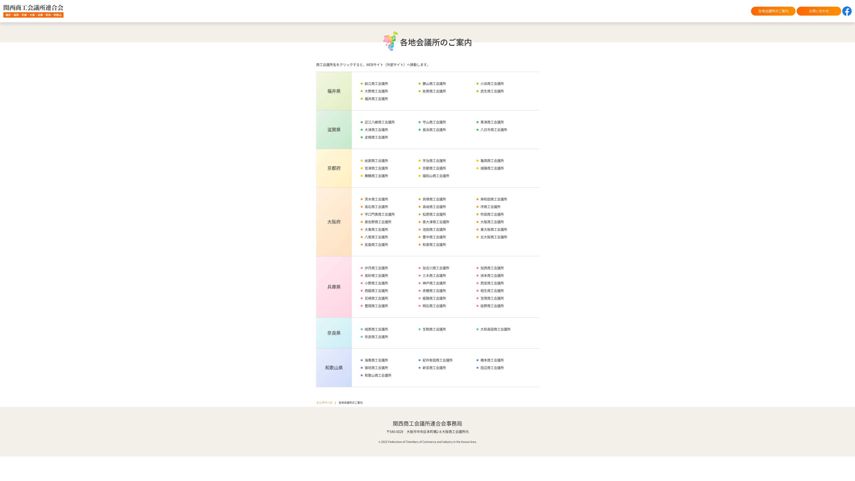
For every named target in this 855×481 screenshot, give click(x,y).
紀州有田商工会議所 (438, 360)
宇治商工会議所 (434, 160)
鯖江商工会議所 (376, 83)
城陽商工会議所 (492, 168)
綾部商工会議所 (376, 160)
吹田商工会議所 (492, 214)
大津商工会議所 (376, 129)
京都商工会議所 (434, 168)
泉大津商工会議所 (436, 221)
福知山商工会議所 (436, 175)
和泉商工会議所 (434, 244)
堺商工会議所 (490, 206)
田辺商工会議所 (492, 367)
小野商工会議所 (376, 283)
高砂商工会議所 (376, 275)
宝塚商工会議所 (492, 298)
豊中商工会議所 (434, 236)
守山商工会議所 (434, 122)
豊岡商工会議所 (376, 305)
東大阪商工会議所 (493, 229)
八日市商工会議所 (493, 129)
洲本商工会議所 (492, 275)
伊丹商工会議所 (376, 267)
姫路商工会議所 (434, 298)
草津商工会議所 (492, 122)
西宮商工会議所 (492, 283)
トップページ (324, 402)
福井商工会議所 (376, 98)
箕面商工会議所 (376, 244)
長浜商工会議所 (434, 129)
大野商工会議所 (376, 91)
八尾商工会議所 (376, 236)
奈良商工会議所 (376, 336)
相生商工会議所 (492, 290)
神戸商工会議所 (434, 283)
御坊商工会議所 (376, 367)
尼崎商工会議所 (376, 298)
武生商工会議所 (492, 91)
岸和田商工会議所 (493, 199)
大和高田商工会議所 (495, 329)
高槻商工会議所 (434, 206)
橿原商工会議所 (376, 329)
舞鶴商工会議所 (376, 175)
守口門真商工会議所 (380, 214)
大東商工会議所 (376, 229)
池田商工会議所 (434, 229)
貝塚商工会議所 (434, 199)
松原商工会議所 (434, 214)
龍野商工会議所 (492, 305)
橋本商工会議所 (492, 360)
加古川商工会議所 (436, 267)
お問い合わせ (819, 10)
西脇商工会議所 (376, 290)
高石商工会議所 (376, 206)
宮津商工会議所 (376, 168)
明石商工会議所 (434, 305)
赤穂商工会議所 (434, 290)
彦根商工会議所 (376, 137)
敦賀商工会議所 (434, 91)
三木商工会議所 (434, 275)
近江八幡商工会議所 (380, 122)
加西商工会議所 (492, 267)
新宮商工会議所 (434, 367)
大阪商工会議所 (492, 221)
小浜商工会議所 (492, 83)
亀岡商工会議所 (492, 160)
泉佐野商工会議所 (378, 221)
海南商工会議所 (376, 360)
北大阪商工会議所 (493, 236)
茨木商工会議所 (376, 199)
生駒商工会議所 (434, 329)
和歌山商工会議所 (378, 375)
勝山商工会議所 (434, 83)
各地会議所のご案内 (773, 10)
